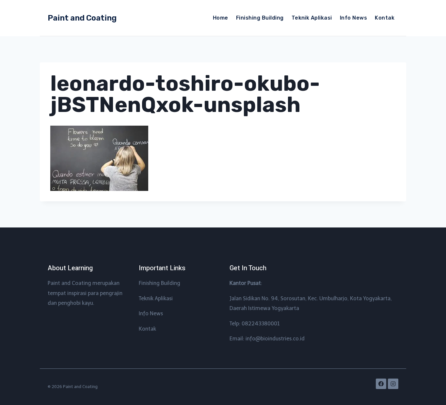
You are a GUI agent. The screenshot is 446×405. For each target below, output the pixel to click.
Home (220, 18)
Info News (353, 18)
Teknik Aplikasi (312, 18)
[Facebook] (381, 384)
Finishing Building (260, 18)
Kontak (384, 18)
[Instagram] (393, 384)
